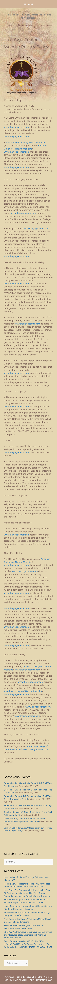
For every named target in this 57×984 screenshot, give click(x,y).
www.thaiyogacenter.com (16, 136)
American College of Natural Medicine (23, 691)
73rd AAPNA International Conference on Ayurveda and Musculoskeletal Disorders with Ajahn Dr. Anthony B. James (28, 935)
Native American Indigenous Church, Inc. (26, 142)
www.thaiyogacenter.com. (17, 127)
